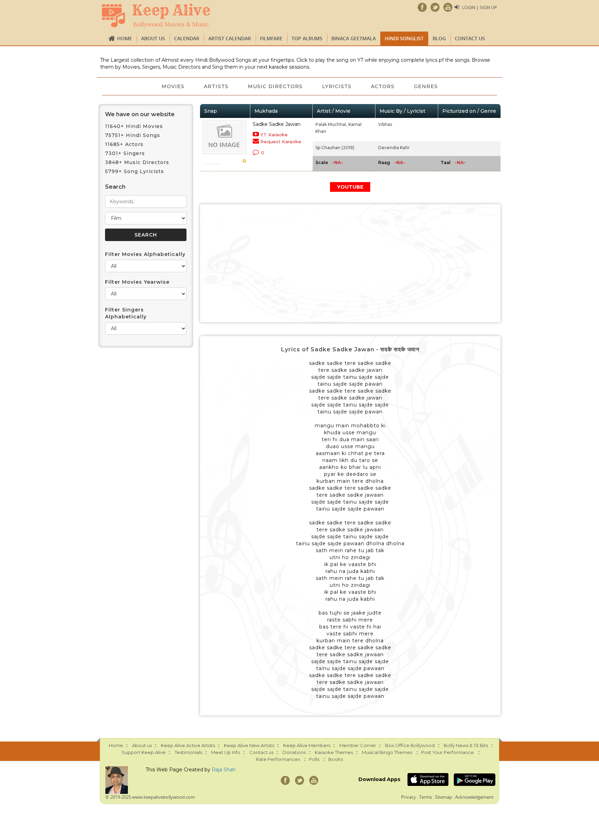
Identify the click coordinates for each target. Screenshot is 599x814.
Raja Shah (224, 769)
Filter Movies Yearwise (137, 282)
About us (153, 38)
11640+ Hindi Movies (134, 126)
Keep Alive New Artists (249, 745)
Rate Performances (278, 759)
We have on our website (140, 114)
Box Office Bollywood (410, 745)
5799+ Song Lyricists (134, 171)
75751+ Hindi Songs (132, 135)
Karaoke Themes (334, 752)
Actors (382, 86)
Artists (216, 86)
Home (124, 38)
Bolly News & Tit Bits (466, 745)
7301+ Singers (125, 153)
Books (335, 759)
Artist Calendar (229, 38)
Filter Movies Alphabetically (145, 254)
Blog (439, 38)
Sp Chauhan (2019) (334, 147)
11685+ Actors (124, 144)
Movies (173, 86)
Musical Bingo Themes (387, 752)
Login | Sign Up (479, 7)
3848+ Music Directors (137, 162)
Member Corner (357, 745)
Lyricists (336, 86)
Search (115, 186)
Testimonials (188, 752)
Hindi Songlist (404, 38)
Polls (314, 759)
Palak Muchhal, (331, 124)
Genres (426, 86)
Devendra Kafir (394, 147)
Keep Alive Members (306, 745)
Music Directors (275, 86)
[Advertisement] (350, 263)
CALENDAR (186, 38)
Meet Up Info (225, 752)
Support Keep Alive (144, 752)
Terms (425, 797)
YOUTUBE (350, 187)
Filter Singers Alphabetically (126, 313)
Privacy (408, 797)
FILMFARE (271, 38)
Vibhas (385, 124)
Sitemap (443, 797)
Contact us (470, 38)
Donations (294, 752)
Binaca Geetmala (353, 38)
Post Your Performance (447, 752)
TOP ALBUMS (307, 38)
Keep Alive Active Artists (188, 745)
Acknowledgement (474, 797)
